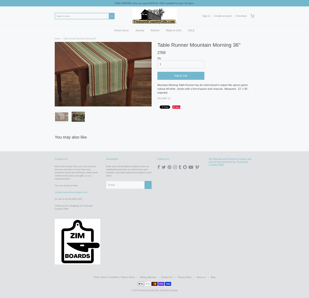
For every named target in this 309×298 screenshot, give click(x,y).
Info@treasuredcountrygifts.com (71, 192)
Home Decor (121, 30)
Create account (223, 16)
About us (201, 277)
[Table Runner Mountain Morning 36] (62, 117)
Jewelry (139, 30)
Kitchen (155, 30)
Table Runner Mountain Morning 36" (80, 38)
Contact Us (166, 277)
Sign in (206, 16)
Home (57, 38)
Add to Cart (180, 75)
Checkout (241, 16)
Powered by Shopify (168, 290)
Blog (213, 277)
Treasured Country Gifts (148, 290)
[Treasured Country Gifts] (154, 16)
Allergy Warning (148, 277)
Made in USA (173, 30)
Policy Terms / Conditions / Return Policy (114, 277)
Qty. (159, 58)
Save (178, 107)
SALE (191, 30)
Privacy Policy (185, 277)
